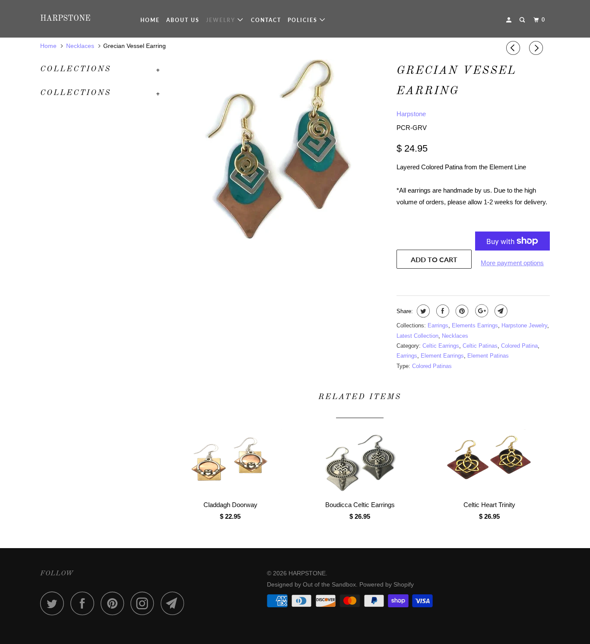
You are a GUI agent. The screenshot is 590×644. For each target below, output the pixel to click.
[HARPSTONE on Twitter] (54, 603)
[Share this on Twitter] (422, 311)
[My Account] (509, 20)
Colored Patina (519, 346)
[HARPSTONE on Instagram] (144, 603)
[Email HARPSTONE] (175, 603)
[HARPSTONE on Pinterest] (115, 603)
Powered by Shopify (386, 584)
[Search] (523, 20)
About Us (183, 20)
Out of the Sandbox (329, 584)
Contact (266, 20)
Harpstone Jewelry (524, 325)
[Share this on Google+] (480, 311)
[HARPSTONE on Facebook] (84, 603)
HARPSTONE (65, 18)
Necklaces (455, 336)
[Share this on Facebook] (441, 311)
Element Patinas (488, 355)
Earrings (438, 325)
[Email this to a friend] (500, 311)
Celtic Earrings (440, 346)
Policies (304, 20)
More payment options (512, 262)
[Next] (537, 48)
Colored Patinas (432, 366)
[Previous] (514, 48)
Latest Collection (417, 336)
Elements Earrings (475, 325)
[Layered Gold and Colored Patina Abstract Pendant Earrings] (279, 163)
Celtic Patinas (480, 346)
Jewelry (222, 20)
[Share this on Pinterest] (461, 311)
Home (150, 20)
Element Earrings (442, 355)
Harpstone (411, 113)
